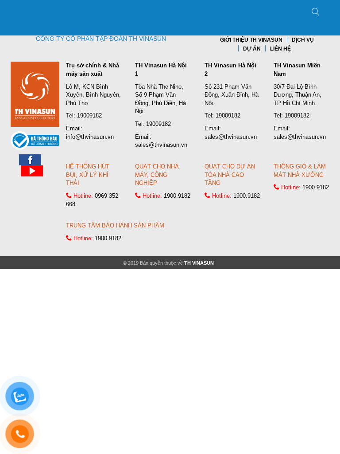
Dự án (252, 49)
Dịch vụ (303, 40)
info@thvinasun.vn (90, 136)
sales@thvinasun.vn (161, 144)
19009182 (89, 115)
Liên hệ (280, 49)
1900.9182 (177, 195)
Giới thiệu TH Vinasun (251, 40)
